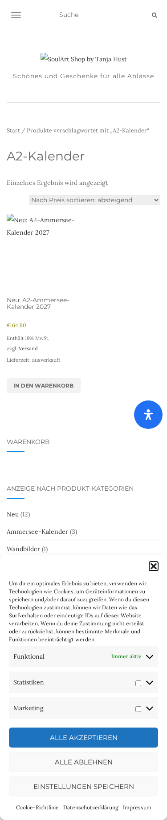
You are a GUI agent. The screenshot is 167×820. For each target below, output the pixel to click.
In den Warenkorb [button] (43, 385)
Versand (28, 348)
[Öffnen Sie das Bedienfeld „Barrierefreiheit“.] (148, 414)
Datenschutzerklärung (90, 807)
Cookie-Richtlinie (37, 807)
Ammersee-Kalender (37, 532)
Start (13, 130)
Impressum (137, 807)
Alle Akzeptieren (84, 737)
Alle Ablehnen (84, 762)
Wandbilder (23, 549)
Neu (13, 514)
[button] (153, 566)
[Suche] (154, 15)
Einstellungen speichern (83, 786)
